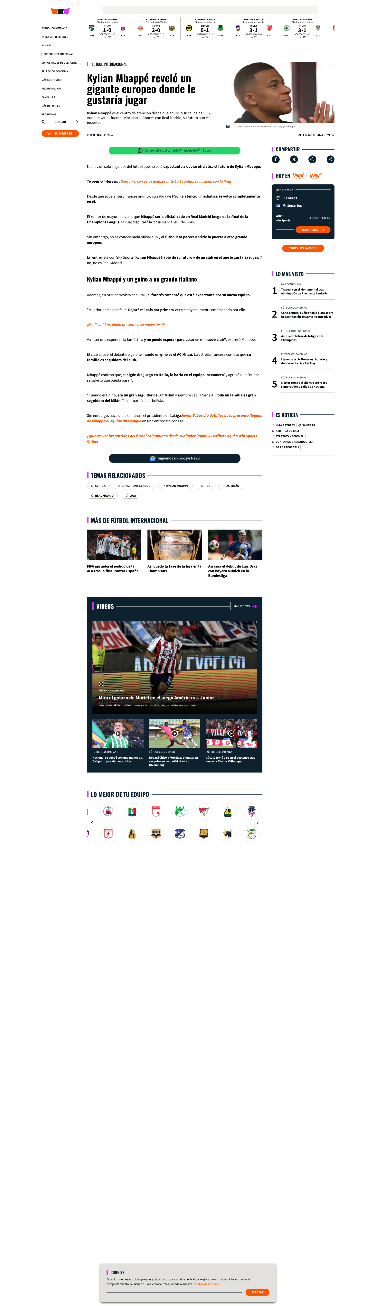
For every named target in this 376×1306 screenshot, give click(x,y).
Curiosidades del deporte (59, 63)
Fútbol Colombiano (54, 28)
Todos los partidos (303, 248)
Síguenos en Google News (179, 458)
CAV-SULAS (48, 97)
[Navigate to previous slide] (92, 823)
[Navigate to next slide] (257, 823)
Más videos (242, 606)
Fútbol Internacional (58, 54)
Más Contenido (51, 80)
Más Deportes (51, 106)
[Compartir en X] (294, 159)
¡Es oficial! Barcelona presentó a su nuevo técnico (127, 325)
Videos (105, 606)
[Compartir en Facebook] (276, 159)
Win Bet (47, 46)
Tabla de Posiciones (55, 37)
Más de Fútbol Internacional (129, 520)
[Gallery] (174, 822)
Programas (49, 114)
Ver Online (309, 230)
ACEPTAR (257, 1292)
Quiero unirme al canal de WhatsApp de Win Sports (178, 150)
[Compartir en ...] (330, 159)
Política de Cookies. (207, 1284)
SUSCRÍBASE (63, 133)
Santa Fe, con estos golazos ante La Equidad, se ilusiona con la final (176, 181)
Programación (51, 89)
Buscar (60, 122)
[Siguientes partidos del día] (329, 28)
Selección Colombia (55, 71)
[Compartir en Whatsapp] (312, 159)
